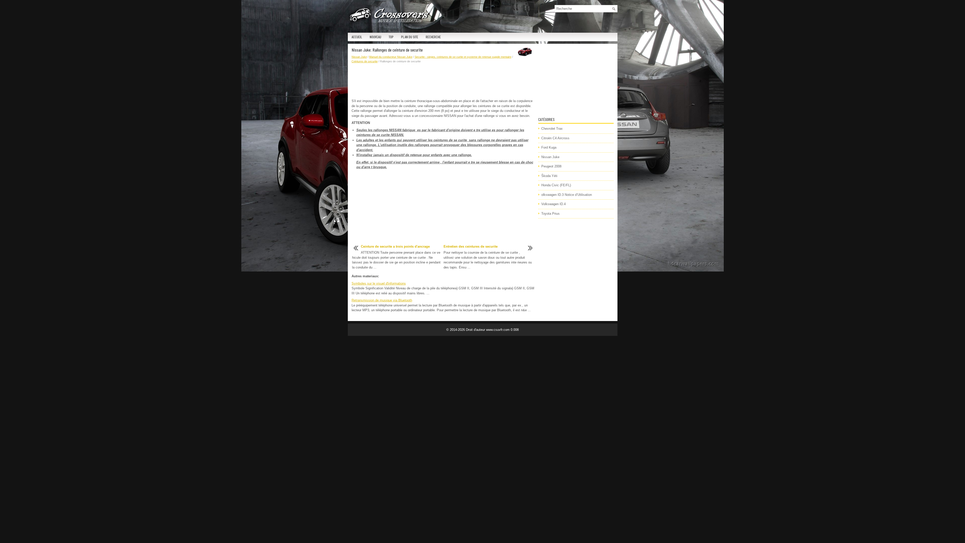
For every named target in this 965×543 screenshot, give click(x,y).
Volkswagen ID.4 (553, 204)
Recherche (433, 37)
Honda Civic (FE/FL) (556, 185)
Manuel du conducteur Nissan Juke (390, 56)
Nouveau (375, 37)
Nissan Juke (359, 56)
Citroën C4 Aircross (555, 138)
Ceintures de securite (365, 61)
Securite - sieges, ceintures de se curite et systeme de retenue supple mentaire (463, 56)
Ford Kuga (548, 147)
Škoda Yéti (549, 176)
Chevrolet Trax (552, 128)
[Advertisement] (443, 81)
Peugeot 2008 (551, 166)
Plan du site (409, 37)
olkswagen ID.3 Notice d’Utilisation (566, 195)
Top (391, 37)
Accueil (357, 37)
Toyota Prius (550, 213)
